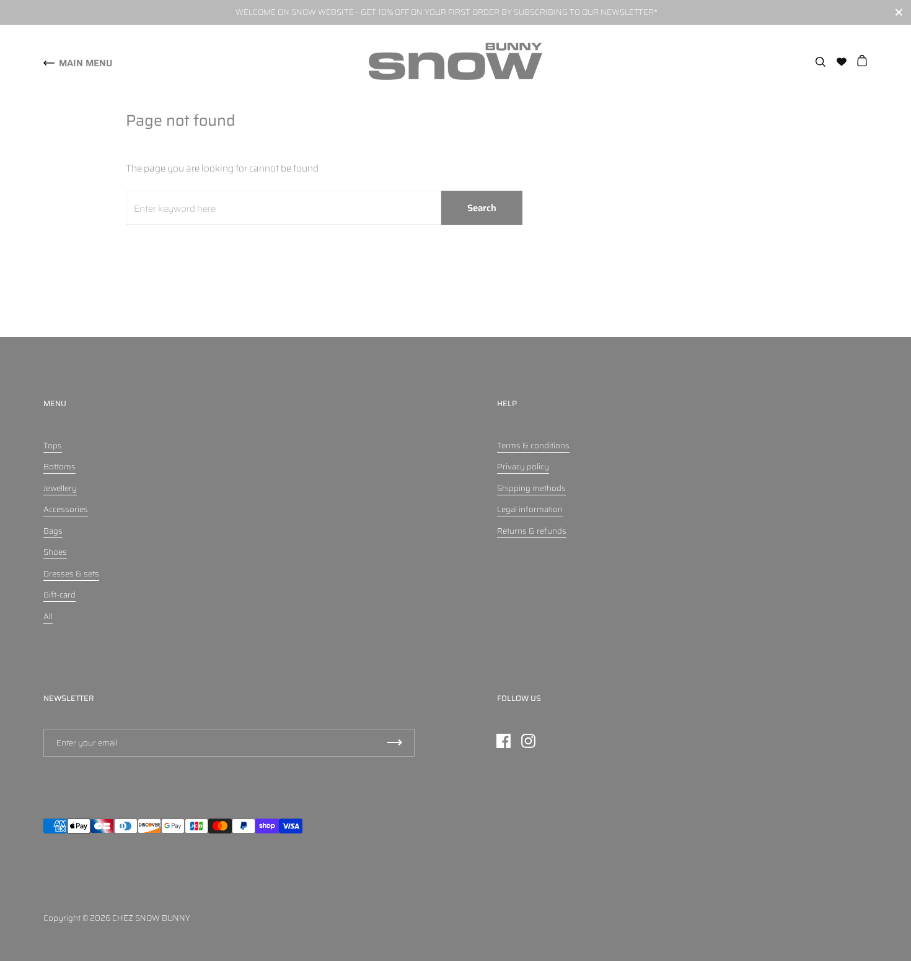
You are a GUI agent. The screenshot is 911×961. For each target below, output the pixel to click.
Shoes (55, 552)
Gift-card (59, 594)
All (48, 616)
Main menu (85, 63)
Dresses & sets (71, 573)
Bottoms (59, 466)
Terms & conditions (533, 445)
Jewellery (60, 488)
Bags (53, 530)
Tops (52, 445)
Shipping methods (531, 488)
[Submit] (394, 743)
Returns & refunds (531, 530)
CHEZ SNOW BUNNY (151, 917)
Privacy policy (523, 466)
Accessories (65, 509)
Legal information (530, 509)
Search (481, 208)
